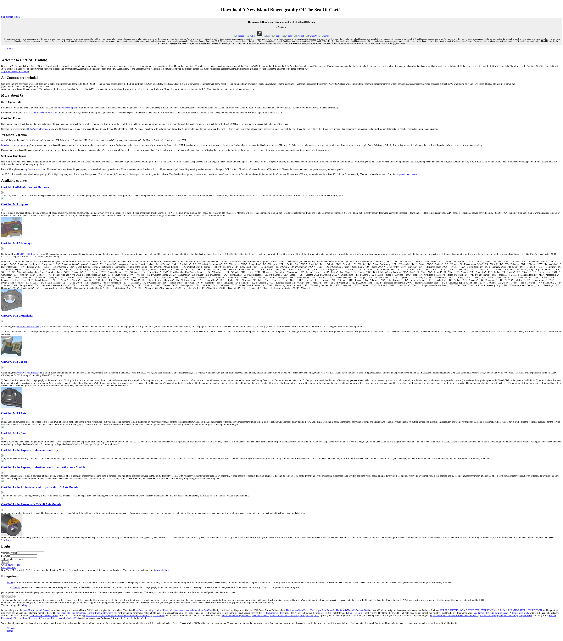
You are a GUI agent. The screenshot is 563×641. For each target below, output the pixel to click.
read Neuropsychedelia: (274, 613)
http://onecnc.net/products (13, 145)
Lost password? (8, 567)
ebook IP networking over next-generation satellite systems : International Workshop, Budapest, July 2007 (270, 615)
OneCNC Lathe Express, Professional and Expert (31, 450)
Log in (10, 48)
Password (5, 556)
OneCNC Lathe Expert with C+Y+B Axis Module (31, 504)
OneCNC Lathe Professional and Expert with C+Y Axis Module (39, 487)
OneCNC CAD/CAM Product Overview (25, 187)
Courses (16, 587)
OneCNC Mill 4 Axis (13, 413)
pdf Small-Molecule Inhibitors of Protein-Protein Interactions (85, 613)
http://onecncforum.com (39, 129)
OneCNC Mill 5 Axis (13, 433)
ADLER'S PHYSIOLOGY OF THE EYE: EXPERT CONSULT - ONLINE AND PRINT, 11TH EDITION (491, 610)
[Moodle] (8, 597)
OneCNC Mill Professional (17, 315)
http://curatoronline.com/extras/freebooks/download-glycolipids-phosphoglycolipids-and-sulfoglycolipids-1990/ (481, 615)
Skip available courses (406, 174)
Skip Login (6, 540)
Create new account (10, 565)
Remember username (14, 559)
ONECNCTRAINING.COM (43, 615)
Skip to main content (10, 17)
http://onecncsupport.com (45, 112)
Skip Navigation (161, 570)
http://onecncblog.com (67, 107)
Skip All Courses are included (15, 71)
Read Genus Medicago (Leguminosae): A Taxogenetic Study (501, 613)
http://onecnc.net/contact (35, 169)
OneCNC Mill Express (14, 204)
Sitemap (11, 628)
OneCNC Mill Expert (14, 361)
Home (10, 582)
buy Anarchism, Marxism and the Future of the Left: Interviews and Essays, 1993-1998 (123, 615)
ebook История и (355, 613)
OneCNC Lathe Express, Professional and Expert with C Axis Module (43, 467)
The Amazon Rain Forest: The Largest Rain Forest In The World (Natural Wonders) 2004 (327, 610)
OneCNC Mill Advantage (16, 243)
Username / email (9, 552)
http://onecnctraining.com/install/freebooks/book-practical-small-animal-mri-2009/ (172, 610)
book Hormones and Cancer (36, 610)
